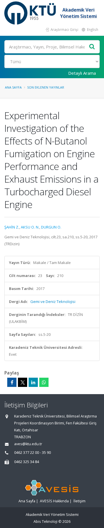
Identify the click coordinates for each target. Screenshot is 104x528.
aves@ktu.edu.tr (28, 443)
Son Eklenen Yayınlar (45, 87)
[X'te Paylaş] (22, 382)
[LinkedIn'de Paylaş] (33, 382)
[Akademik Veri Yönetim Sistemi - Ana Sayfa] (30, 13)
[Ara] (92, 46)
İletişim (79, 501)
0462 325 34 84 (26, 461)
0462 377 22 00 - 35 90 (32, 452)
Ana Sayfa (13, 87)
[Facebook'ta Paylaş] (11, 382)
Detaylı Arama (82, 73)
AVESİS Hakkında (54, 501)
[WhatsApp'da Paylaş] (44, 382)
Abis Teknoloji (45, 521)
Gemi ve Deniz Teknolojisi (52, 301)
